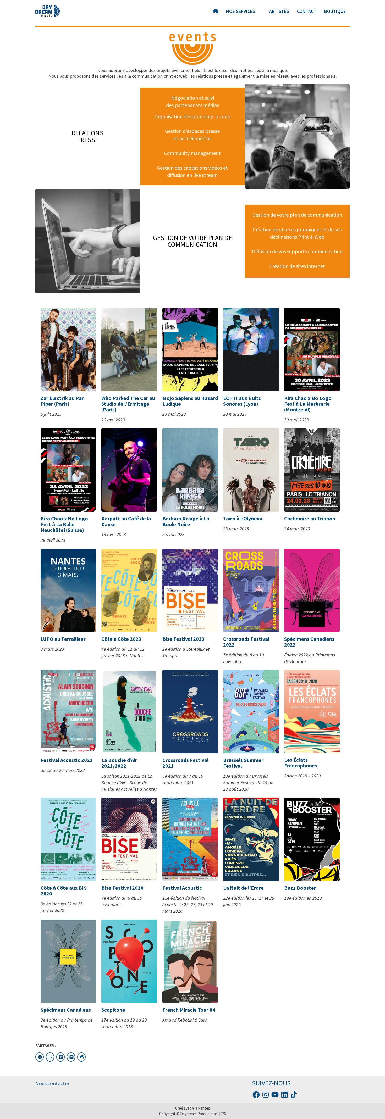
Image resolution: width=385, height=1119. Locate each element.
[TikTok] (294, 1094)
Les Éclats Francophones (300, 762)
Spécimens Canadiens (66, 1009)
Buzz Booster (300, 887)
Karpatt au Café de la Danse (126, 521)
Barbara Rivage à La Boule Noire (185, 521)
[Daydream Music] (47, 11)
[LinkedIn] (284, 1094)
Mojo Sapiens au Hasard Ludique (190, 401)
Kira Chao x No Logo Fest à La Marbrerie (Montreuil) (308, 404)
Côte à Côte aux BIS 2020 (64, 890)
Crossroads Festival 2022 (246, 642)
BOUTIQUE (335, 11)
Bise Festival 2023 (183, 639)
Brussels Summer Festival (243, 763)
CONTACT (306, 11)
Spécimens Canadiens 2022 (309, 642)
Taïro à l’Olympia (242, 518)
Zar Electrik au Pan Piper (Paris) (63, 401)
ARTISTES (279, 11)
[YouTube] (275, 1094)
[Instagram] (265, 1094)
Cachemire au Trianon (309, 518)
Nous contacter (52, 1083)
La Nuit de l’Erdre (243, 887)
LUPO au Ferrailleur (63, 639)
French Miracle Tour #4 (188, 1009)
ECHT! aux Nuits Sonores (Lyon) (242, 401)
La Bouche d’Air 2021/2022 (119, 763)
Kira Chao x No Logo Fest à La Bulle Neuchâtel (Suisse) (64, 524)
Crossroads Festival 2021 (185, 763)
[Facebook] (256, 1094)
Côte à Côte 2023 (121, 639)
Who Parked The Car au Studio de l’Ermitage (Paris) (128, 404)
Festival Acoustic (182, 887)
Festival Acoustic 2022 (67, 760)
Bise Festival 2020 (122, 887)
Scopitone (113, 1009)
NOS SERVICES (240, 11)
